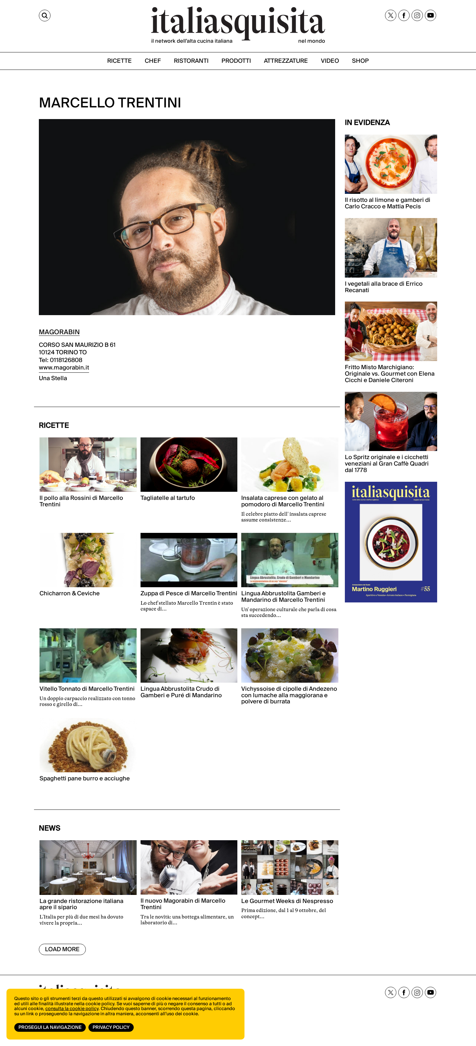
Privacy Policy (111, 1027)
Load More (62, 949)
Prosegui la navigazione (50, 1027)
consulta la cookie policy (71, 1009)
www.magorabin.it (64, 368)
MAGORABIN (59, 332)
